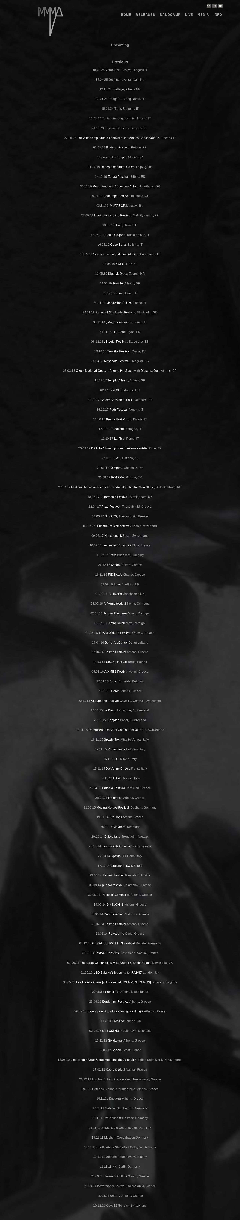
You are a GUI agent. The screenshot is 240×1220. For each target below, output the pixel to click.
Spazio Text (112, 739)
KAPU (120, 264)
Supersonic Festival (114, 496)
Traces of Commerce (115, 894)
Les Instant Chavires (117, 545)
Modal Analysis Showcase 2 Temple (117, 186)
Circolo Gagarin (114, 235)
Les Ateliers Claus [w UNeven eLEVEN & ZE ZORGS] (113, 982)
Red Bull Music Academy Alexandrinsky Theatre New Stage (112, 487)
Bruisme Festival (117, 147)
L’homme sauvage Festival (112, 215)
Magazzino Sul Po (119, 302)
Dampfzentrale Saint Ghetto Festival (113, 729)
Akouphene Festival (104, 700)
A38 (116, 390)
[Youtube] (220, 6)
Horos (115, 691)
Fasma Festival (115, 652)
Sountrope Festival (116, 196)
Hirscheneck (113, 535)
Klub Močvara (117, 273)
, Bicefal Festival (115, 341)
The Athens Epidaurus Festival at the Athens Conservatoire (118, 138)
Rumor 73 (112, 991)
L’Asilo (117, 778)
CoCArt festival (116, 661)
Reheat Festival (113, 875)
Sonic (120, 293)
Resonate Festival (116, 361)
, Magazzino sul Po (119, 322)
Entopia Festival (113, 788)
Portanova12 (116, 749)
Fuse (117, 584)
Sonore (117, 1050)
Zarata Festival (118, 176)
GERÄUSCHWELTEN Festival (113, 943)
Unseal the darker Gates (117, 167)
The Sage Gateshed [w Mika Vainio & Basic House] (115, 962)
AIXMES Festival (116, 671)
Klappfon (113, 720)
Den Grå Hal (111, 1030)
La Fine (119, 438)
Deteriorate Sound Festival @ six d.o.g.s (115, 1011)
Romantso (115, 797)
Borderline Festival (115, 1001)
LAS (118, 458)
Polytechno (116, 933)
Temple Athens (117, 380)
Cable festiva (115, 1069)
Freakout (118, 429)
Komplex (116, 467)
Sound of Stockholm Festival (115, 312)
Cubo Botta (118, 244)
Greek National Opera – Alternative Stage (104, 370)
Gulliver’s (115, 593)
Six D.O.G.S (115, 904)
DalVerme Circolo (118, 768)
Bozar (113, 681)
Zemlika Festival (118, 351)
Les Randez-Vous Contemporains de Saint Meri (104, 1059)
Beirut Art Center (116, 642)
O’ (117, 759)
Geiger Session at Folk (116, 399)
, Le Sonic (119, 332)
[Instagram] (214, 6)
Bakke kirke (112, 836)
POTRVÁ (117, 477)
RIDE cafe (115, 574)
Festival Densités (107, 953)
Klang (119, 225)
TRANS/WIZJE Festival (114, 632)
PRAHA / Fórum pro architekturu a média (119, 448)
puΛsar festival (112, 885)
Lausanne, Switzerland (126, 865)
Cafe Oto (118, 1021)
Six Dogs (115, 817)
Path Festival (118, 409)
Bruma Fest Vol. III (118, 419)
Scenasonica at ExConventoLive (115, 254)
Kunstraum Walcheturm (113, 526)
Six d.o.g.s (115, 1040)
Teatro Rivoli (116, 623)
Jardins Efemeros (115, 613)
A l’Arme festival (115, 603)
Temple (118, 283)
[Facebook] (209, 6)
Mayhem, (119, 826)
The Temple (118, 157)
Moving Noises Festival (113, 807)
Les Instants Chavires (117, 846)
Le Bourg (110, 710)
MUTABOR (117, 205)
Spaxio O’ (117, 856)
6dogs (115, 564)
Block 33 (111, 516)
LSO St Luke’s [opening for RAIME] (117, 972)
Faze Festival (110, 506)
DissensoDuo (150, 370)
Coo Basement (114, 914)
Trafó (112, 555)
